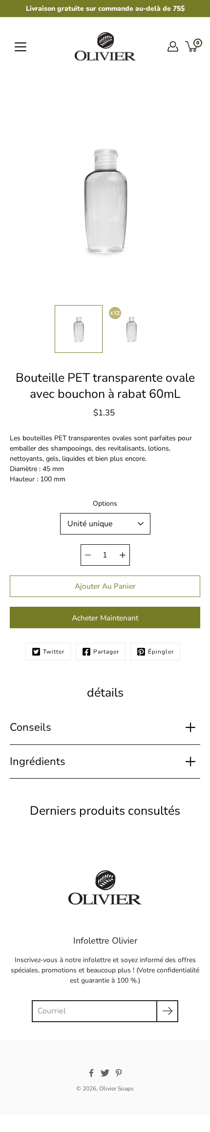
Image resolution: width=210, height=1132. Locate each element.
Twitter (53, 652)
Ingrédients (37, 761)
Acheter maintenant (105, 618)
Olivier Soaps (116, 1088)
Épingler (161, 652)
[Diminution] (88, 555)
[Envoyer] (167, 1011)
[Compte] (173, 46)
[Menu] (20, 47)
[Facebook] (91, 1073)
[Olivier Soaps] (105, 46)
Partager (106, 652)
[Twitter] (105, 1073)
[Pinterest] (118, 1073)
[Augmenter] (122, 555)
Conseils (30, 727)
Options (105, 503)
